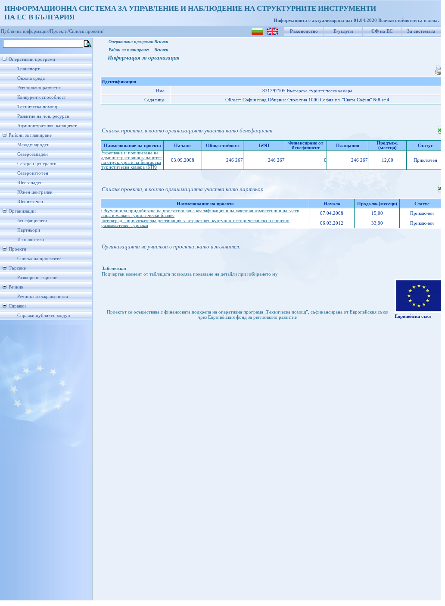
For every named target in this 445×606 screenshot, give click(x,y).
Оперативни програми (32, 59)
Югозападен (30, 182)
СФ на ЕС (382, 31)
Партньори (28, 230)
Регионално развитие (39, 87)
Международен (33, 144)
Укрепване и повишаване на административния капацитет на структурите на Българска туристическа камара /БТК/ (131, 160)
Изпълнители (30, 239)
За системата (421, 31)
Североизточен (32, 173)
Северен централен (36, 163)
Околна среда (31, 78)
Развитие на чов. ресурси (43, 116)
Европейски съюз (413, 316)
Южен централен (35, 192)
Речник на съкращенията (42, 296)
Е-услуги (343, 31)
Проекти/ (59, 31)
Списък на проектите (39, 258)
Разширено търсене (37, 277)
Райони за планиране (30, 135)
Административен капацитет (47, 125)
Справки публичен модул (43, 315)
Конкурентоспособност (41, 97)
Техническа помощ (37, 106)
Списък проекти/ (86, 31)
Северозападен (32, 154)
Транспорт (28, 68)
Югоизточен (30, 201)
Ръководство (304, 31)
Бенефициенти (32, 220)
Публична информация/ (25, 31)
